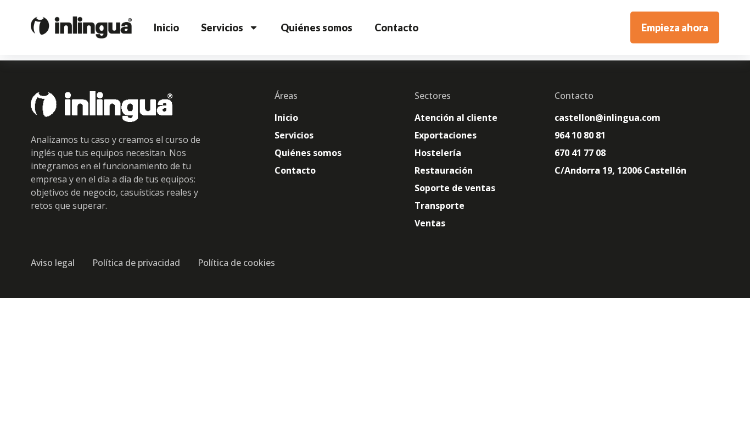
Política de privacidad (136, 263)
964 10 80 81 (580, 135)
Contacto (396, 27)
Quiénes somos (316, 27)
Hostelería (438, 153)
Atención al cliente (456, 118)
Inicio (166, 27)
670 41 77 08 (580, 153)
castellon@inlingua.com (608, 118)
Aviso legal (53, 263)
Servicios (222, 27)
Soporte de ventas (455, 188)
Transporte (439, 205)
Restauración (444, 170)
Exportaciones (446, 135)
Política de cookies (236, 263)
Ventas (430, 223)
